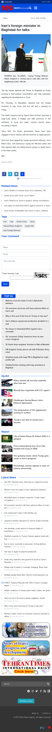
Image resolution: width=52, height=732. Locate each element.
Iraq (11, 222)
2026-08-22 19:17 (12, 516)
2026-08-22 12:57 (18, 585)
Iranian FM (29, 226)
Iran (5, 222)
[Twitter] (36, 691)
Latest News (8, 477)
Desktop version (26, 701)
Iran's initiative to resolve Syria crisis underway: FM (25, 190)
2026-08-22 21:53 (22, 500)
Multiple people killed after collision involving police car (26, 575)
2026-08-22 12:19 (12, 609)
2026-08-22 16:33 (16, 539)
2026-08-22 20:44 (15, 508)
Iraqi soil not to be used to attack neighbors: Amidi (24, 598)
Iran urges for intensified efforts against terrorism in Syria (27, 206)
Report (5, 431)
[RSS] (45, 691)
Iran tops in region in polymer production (20, 552)
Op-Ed (5, 376)
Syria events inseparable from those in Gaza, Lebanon (26, 211)
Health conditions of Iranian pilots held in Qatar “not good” (27, 590)
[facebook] (40, 691)
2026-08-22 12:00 (18, 616)
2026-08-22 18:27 (12, 523)
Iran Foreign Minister (11, 230)
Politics (5, 18)
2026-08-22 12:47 (12, 593)
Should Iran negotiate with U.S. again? (32, 390)
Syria (32, 222)
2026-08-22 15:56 (12, 554)
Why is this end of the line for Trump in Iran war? (27, 316)
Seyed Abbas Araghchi (12, 226)
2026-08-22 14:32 (12, 570)
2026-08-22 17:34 (22, 531)
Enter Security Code (10, 273)
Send (5, 284)
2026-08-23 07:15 (12, 485)
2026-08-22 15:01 (20, 562)
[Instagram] (32, 691)
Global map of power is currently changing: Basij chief (25, 567)
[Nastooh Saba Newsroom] (41, 727)
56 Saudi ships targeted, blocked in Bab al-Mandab (27, 344)
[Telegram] (28, 691)
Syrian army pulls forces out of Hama (19, 196)
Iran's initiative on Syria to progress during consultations (26, 201)
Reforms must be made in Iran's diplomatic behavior (25, 490)
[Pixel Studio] (48, 727)
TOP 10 (8, 296)
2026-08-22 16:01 (19, 547)
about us (35, 713)
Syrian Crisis (22, 222)
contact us (46, 713)
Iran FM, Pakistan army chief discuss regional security (26, 482)
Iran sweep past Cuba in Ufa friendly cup (20, 513)
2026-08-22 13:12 (12, 578)
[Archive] (49, 691)
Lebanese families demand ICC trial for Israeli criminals (26, 521)
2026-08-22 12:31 (12, 601)
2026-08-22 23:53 (12, 492)
